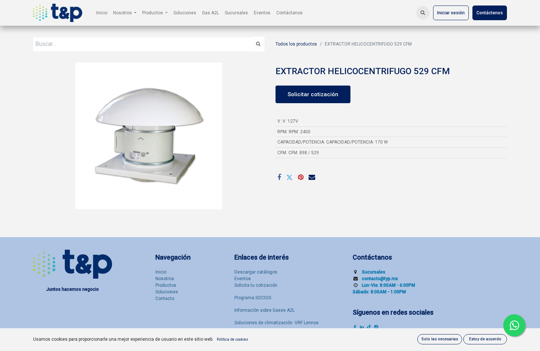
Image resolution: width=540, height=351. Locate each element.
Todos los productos (296, 44)
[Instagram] (376, 327)
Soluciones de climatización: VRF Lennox (276, 322)
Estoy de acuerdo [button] (485, 339)
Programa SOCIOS (252, 297)
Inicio (160, 272)
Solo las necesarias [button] (439, 339)
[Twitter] (289, 177)
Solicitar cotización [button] (313, 94)
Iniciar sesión (451, 12)
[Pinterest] (300, 177)
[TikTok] (369, 327)
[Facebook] (279, 177)
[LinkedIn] (362, 327)
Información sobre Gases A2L (264, 310)
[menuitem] (101, 13)
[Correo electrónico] (312, 177)
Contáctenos (489, 12)
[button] (422, 12)
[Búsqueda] (258, 44)
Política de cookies (232, 339)
